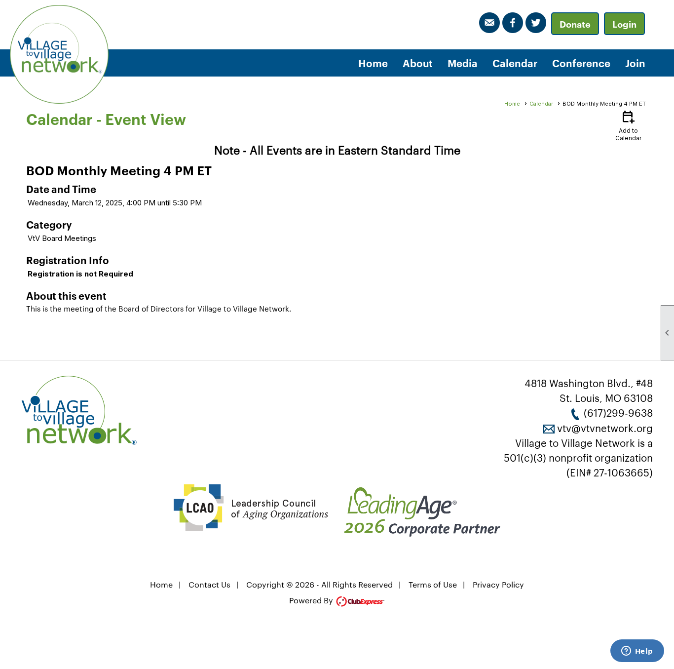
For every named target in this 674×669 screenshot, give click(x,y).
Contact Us (209, 584)
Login (624, 23)
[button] (418, 63)
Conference (581, 63)
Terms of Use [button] (433, 584)
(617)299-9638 (618, 412)
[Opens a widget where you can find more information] (637, 651)
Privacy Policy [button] (498, 584)
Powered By (312, 600)
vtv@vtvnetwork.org (605, 427)
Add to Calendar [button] (628, 125)
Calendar (514, 63)
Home (373, 63)
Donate (575, 23)
